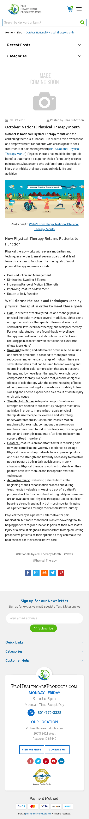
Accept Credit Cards (42, 784)
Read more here (29, 438)
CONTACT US (57, 749)
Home (9, 32)
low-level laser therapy (37, 327)
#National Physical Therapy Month (38, 554)
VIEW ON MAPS (31, 749)
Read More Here (19, 345)
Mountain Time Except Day (44, 704)
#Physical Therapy (44, 560)
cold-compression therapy (47, 368)
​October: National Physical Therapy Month (50, 32)
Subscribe (45, 628)
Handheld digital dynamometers (63, 494)
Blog (19, 32)
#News (68, 554)
